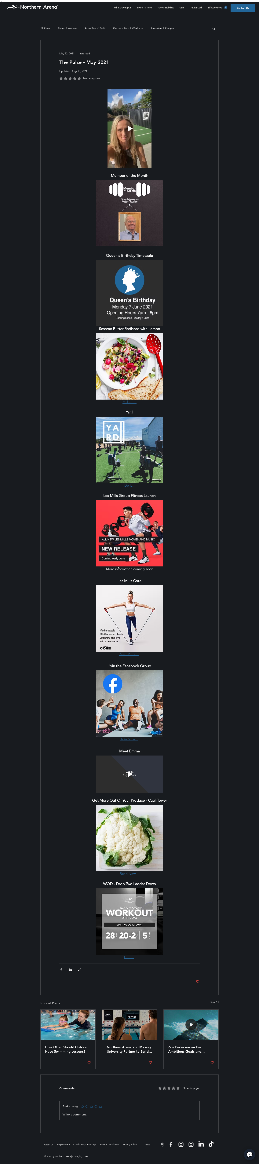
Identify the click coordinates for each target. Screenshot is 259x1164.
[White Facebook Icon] (171, 1144)
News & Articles (67, 28)
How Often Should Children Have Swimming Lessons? (66, 1049)
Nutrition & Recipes (162, 28)
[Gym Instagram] (191, 1144)
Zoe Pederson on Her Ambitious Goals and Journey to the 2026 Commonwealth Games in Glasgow (188, 1049)
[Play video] (129, 128)
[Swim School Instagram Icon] (181, 1144)
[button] (225, 7)
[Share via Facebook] (61, 970)
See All (214, 1002)
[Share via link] (80, 970)
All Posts (45, 28)
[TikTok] (211, 1144)
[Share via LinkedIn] (70, 970)
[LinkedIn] (201, 1144)
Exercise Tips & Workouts (128, 28)
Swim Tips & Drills (95, 28)
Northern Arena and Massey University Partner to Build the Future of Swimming (129, 1049)
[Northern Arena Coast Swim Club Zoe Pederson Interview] (191, 1025)
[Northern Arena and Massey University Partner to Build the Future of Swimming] (129, 1025)
